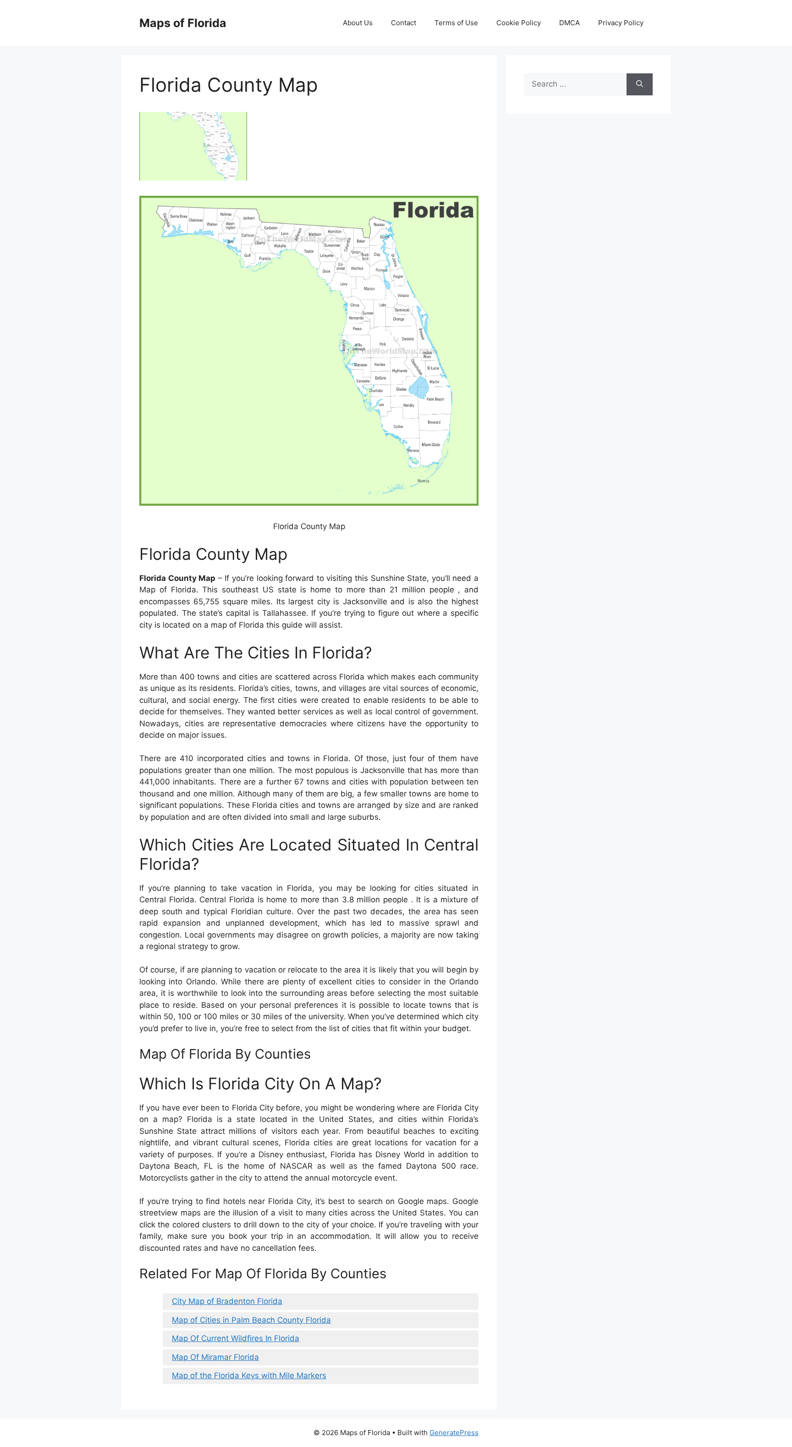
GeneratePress (453, 1432)
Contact (403, 22)
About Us (358, 22)
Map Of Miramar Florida (215, 1357)
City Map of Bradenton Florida (227, 1301)
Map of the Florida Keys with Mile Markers (249, 1375)
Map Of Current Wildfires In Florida (235, 1338)
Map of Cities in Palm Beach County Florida (251, 1320)
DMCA (569, 22)
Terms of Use (456, 22)
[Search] (640, 84)
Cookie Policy (518, 22)
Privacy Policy (621, 22)
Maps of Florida (182, 23)
